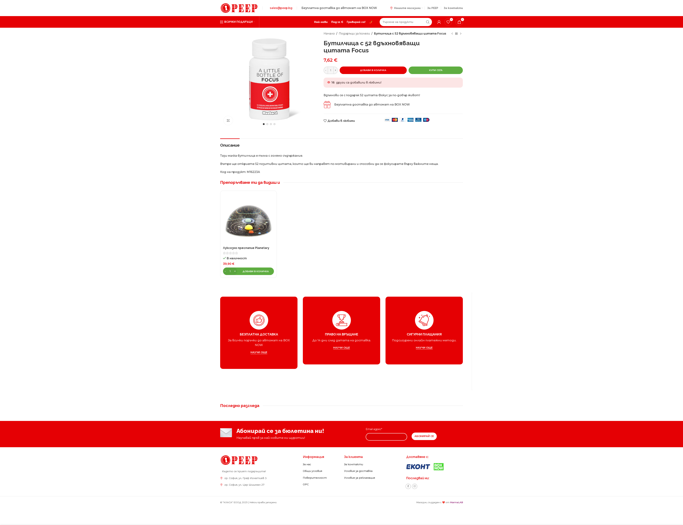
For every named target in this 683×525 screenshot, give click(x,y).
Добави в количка (373, 70)
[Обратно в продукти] (456, 34)
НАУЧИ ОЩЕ (258, 352)
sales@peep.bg (281, 8)
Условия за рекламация (359, 477)
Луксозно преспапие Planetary (246, 248)
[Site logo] (239, 7)
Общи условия (312, 471)
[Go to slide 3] (271, 124)
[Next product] (461, 34)
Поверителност (315, 477)
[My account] (439, 22)
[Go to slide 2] (267, 124)
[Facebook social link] (408, 486)
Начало (329, 33)
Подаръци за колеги (354, 33)
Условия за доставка (358, 471)
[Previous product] (452, 34)
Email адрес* (374, 429)
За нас (307, 464)
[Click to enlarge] (228, 120)
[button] (248, 271)
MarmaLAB (456, 502)
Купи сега (435, 70)
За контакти (353, 464)
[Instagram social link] (414, 486)
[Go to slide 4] (274, 124)
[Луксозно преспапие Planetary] (248, 219)
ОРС (306, 484)
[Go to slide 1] (264, 124)
